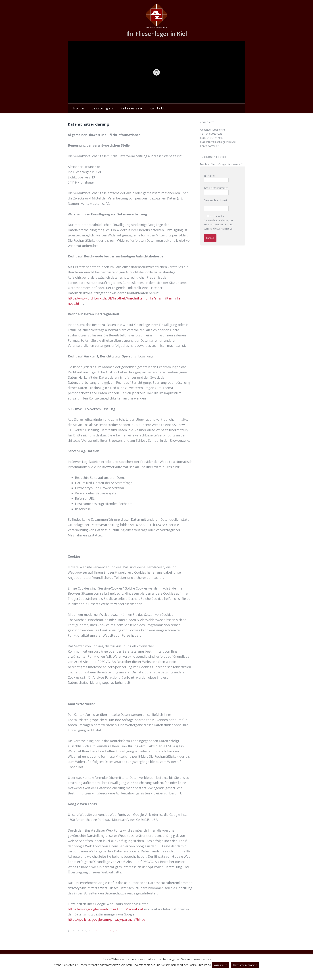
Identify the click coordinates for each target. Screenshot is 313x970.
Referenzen (131, 108)
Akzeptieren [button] (220, 965)
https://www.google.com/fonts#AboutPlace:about (105, 909)
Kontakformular (209, 146)
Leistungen (102, 108)
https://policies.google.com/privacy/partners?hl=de (106, 919)
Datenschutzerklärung (216, 220)
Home (78, 108)
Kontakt (157, 108)
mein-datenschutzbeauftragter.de (105, 931)
